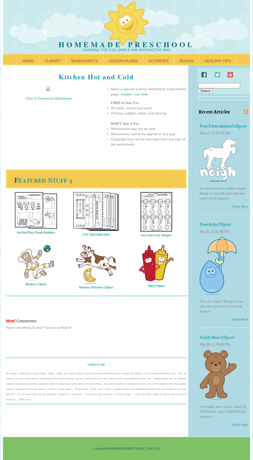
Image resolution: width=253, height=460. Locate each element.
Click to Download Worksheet (48, 98)
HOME (28, 61)
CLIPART (52, 61)
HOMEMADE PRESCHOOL (126, 44)
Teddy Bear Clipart (217, 337)
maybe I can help (134, 94)
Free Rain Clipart (215, 224)
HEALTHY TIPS (217, 61)
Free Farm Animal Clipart (223, 126)
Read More (240, 206)
